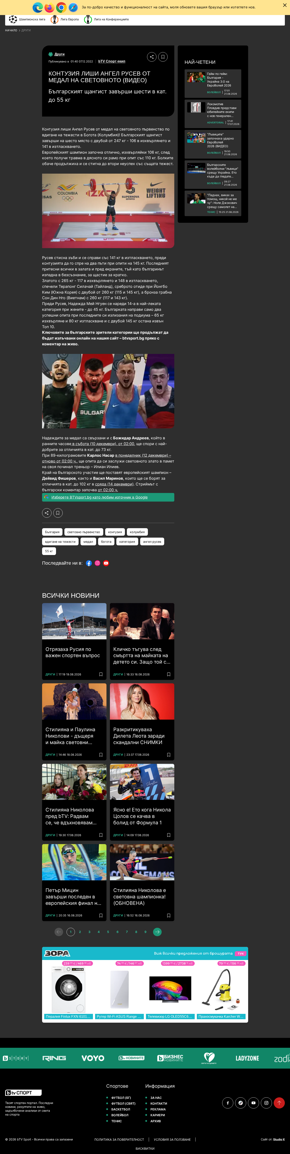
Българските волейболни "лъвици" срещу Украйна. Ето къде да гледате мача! (222, 171)
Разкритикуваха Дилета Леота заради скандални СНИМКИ (139, 735)
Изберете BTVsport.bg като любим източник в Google (100, 497)
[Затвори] (284, 5)
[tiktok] (240, 1103)
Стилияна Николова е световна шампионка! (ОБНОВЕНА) (139, 896)
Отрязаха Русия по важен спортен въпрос (73, 652)
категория (127, 541)
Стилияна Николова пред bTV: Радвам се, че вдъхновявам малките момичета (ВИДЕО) (70, 816)
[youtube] (253, 1103)
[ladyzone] (235, 1058)
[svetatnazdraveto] (196, 1058)
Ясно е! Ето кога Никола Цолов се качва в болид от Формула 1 (142, 816)
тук (241, 953)
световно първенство (83, 532)
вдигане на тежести (60, 541)
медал (88, 541)
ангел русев (152, 541)
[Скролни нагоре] (279, 1103)
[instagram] (266, 1103)
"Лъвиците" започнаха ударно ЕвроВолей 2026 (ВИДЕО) (220, 140)
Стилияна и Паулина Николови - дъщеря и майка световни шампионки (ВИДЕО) (70, 736)
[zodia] (273, 1058)
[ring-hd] (42, 1058)
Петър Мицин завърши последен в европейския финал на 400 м (73, 897)
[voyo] (80, 1058)
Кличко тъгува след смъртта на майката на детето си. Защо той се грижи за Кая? (141, 656)
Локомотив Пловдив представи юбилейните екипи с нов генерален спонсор (221, 110)
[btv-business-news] (158, 1058)
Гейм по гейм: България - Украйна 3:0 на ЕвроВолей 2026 (219, 79)
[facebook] (227, 1103)
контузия (115, 532)
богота (106, 541)
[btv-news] (119, 1058)
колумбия (137, 532)
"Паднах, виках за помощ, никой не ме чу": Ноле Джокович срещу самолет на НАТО (222, 201)
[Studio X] (278, 1139)
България (52, 532)
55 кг (49, 551)
